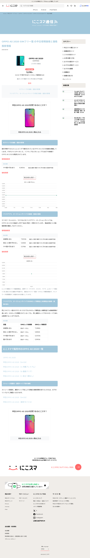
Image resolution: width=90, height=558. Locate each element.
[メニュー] (2, 5)
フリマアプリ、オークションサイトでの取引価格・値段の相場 (30, 93)
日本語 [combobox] (42, 549)
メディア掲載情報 (37, 506)
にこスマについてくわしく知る (62, 467)
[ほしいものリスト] (71, 5)
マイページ (21, 501)
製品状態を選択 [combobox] (29, 177)
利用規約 (7, 533)
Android (7, 506)
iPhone (7, 503)
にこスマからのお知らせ (39, 503)
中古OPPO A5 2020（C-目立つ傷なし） (19, 376)
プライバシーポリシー (10, 539)
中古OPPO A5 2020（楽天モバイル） (18, 402)
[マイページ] (67, 5)
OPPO (20, 13)
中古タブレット (9, 501)
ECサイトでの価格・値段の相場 (29, 89)
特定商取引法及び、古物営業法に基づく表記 (16, 536)
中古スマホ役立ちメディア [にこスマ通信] (63, 503)
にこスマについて (37, 498)
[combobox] (43, 6)
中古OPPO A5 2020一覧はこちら (29, 132)
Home (4, 13)
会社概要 (7, 530)
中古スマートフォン (12, 13)
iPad (6, 509)
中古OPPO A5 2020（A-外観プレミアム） (19, 367)
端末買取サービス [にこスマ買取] (61, 501)
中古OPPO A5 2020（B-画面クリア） (18, 371)
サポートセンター (23, 498)
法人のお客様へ (56, 506)
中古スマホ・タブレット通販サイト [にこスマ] (64, 498)
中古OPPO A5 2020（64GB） (15, 362)
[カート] (74, 5)
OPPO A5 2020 (27, 13)
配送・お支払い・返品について (41, 501)
